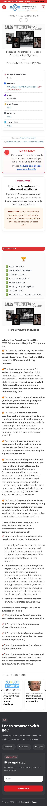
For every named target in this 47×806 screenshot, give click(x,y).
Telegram (39, 747)
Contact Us (8, 747)
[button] (4, 7)
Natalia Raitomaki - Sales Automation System (25, 142)
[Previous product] (26, 20)
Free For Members (28, 16)
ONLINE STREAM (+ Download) (22, 87)
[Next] (44, 695)
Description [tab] (9, 249)
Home (12, 16)
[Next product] (21, 20)
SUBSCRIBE (23, 789)
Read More (39, 1)
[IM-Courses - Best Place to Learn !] (23, 7)
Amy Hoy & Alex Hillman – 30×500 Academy (11, 700)
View (9, 126)
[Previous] (2, 695)
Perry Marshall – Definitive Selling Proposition (34, 699)
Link (9, 107)
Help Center (24, 747)
